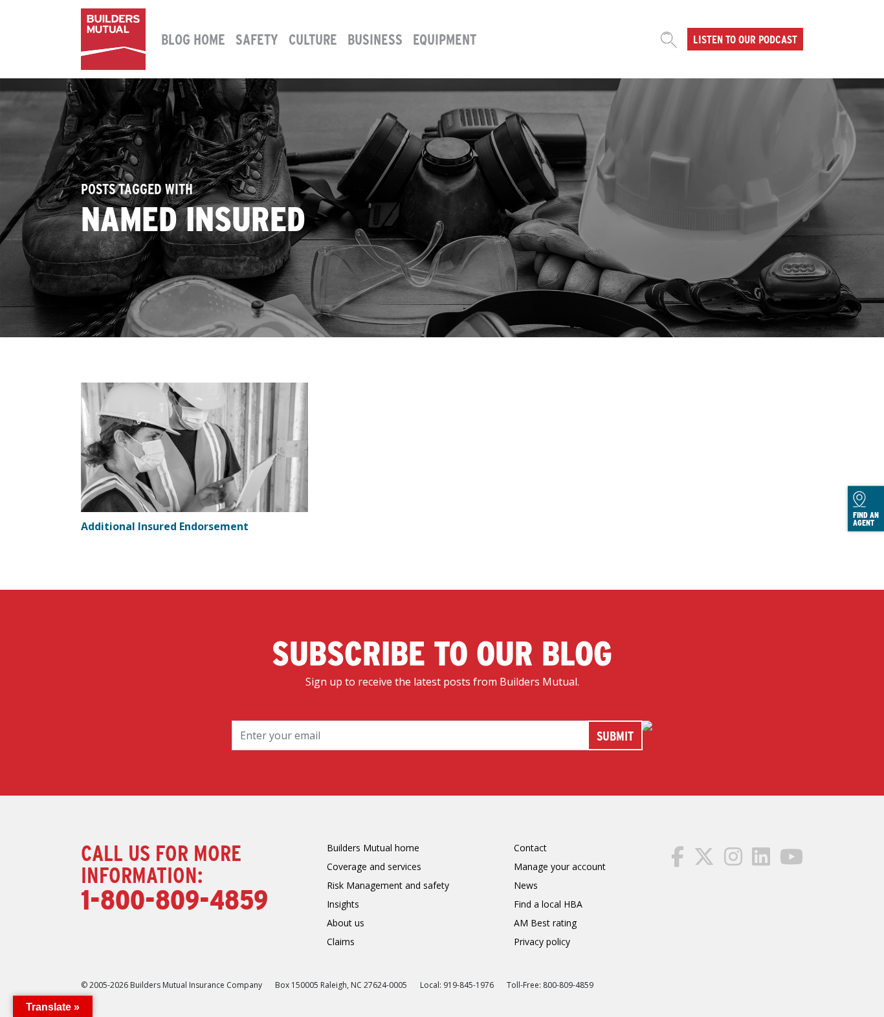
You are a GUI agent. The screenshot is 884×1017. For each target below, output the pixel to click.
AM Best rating (545, 923)
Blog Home (193, 39)
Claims (341, 941)
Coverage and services (374, 866)
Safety (257, 39)
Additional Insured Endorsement (165, 526)
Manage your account (560, 866)
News (526, 885)
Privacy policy (542, 941)
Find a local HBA (548, 904)
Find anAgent (866, 518)
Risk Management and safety (388, 885)
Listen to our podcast (745, 39)
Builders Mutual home (373, 848)
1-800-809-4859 (174, 898)
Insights (343, 904)
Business (375, 39)
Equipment (444, 39)
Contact (530, 848)
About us (345, 923)
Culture (313, 39)
